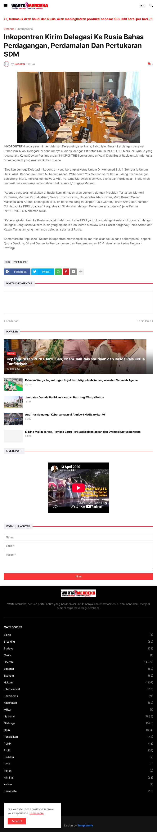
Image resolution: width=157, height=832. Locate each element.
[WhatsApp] (58, 271)
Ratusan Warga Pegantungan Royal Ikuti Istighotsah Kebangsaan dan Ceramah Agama (81, 380)
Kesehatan (78, 702)
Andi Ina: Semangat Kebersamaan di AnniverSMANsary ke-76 (65, 414)
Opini (78, 730)
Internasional (25, 28)
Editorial (78, 668)
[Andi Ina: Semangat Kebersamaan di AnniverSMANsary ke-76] (13, 419)
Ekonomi (78, 675)
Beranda (9, 28)
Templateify (85, 825)
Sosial (78, 764)
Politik (78, 743)
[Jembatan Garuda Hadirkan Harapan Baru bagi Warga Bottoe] (13, 402)
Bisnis (78, 634)
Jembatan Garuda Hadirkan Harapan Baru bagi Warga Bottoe (64, 397)
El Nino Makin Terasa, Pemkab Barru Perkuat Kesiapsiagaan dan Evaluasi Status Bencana (83, 431)
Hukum (78, 682)
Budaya (78, 648)
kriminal (78, 777)
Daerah (78, 662)
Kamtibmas (78, 696)
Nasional (78, 716)
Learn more (36, 813)
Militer (78, 709)
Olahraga (78, 723)
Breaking (78, 641)
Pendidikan (78, 736)
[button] (5, 5)
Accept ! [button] (16, 821)
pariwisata (78, 791)
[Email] (73, 271)
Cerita (78, 655)
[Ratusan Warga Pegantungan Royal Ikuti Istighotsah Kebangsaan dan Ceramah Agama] (13, 384)
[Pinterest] (66, 271)
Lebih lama (144, 321)
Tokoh (78, 770)
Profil (78, 750)
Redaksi (78, 757)
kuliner (78, 784)
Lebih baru (12, 321)
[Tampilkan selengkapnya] (81, 271)
